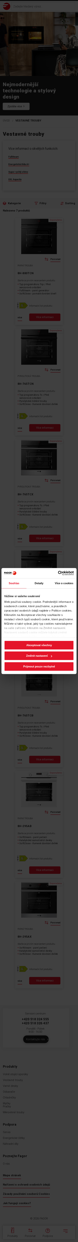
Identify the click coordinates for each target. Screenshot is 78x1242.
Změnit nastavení (37, 655)
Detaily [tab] (39, 583)
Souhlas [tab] (14, 583)
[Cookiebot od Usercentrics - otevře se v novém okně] (58, 573)
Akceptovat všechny (39, 645)
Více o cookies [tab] (64, 583)
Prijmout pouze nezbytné (39, 666)
